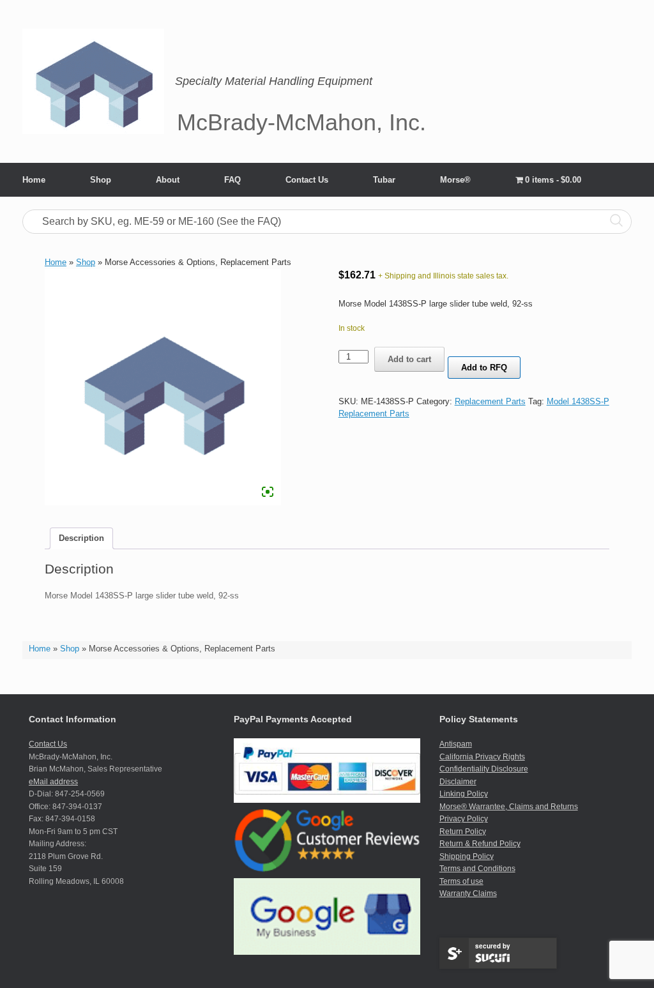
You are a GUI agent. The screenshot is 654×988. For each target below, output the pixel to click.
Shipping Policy (466, 856)
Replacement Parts (490, 401)
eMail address (53, 781)
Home (33, 180)
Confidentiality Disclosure (483, 768)
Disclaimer (457, 781)
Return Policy (462, 831)
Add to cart (409, 359)
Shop (100, 180)
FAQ (232, 180)
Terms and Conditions (477, 868)
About (167, 180)
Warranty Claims (468, 893)
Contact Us (306, 180)
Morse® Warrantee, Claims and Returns (508, 806)
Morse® (455, 180)
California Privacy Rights (482, 756)
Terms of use (461, 881)
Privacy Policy (463, 818)
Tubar (384, 180)
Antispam (455, 744)
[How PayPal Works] (327, 800)
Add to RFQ (484, 367)
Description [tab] (81, 538)
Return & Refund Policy (480, 843)
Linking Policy (463, 793)
